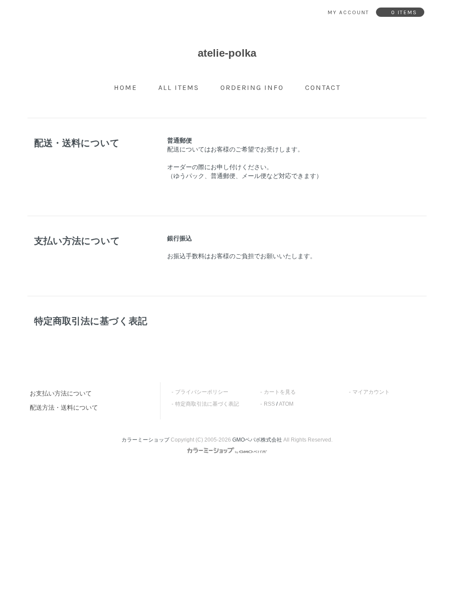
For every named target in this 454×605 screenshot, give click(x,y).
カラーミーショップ (145, 440)
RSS (269, 404)
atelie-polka (227, 53)
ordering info (252, 87)
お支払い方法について (61, 393)
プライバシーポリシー (201, 392)
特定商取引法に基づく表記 (207, 404)
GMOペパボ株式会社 (257, 440)
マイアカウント (371, 392)
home (125, 87)
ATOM (286, 404)
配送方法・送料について (64, 407)
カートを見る (280, 392)
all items (178, 87)
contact (322, 87)
